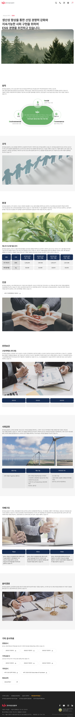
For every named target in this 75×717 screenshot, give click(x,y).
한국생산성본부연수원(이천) (9, 698)
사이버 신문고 (5, 696)
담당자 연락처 (60, 2)
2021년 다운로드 (10, 650)
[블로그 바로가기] (72, 705)
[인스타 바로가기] (68, 705)
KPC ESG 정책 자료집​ (10, 672)
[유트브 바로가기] (64, 705)
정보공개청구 (7, 682)
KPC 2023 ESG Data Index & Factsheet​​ (34, 672)
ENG (68, 2)
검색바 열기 (56, 2)
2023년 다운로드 (46, 650)
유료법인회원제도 (15, 696)
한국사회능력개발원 (38, 698)
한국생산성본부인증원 (25, 698)
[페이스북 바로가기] (59, 705)
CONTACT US (64, 2)
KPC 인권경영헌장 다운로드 (11, 293)
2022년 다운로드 (28, 650)
